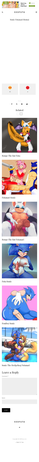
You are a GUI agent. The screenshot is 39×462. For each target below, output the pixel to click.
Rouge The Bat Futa (11, 155)
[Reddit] (19, 427)
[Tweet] (16, 104)
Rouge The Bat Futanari (13, 239)
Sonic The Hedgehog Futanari (16, 365)
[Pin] (21, 104)
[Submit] (27, 104)
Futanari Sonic (9, 197)
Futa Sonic (7, 281)
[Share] (11, 104)
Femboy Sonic (8, 323)
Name (3, 398)
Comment (5, 376)
